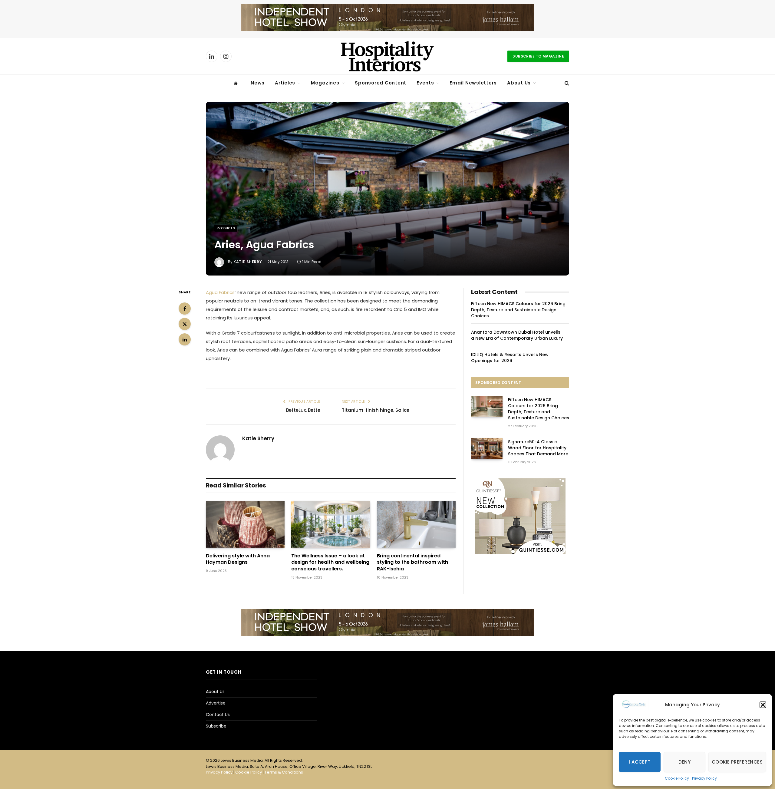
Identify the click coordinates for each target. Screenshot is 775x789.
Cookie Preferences (737, 762)
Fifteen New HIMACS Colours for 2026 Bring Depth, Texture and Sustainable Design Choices (518, 310)
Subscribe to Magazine (538, 56)
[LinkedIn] (185, 339)
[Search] (566, 83)
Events (425, 83)
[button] (763, 705)
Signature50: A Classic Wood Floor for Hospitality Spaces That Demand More (538, 448)
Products (226, 228)
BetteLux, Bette (303, 410)
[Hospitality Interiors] (387, 56)
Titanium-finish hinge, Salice (375, 410)
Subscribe (216, 726)
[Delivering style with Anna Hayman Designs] (245, 524)
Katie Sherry (247, 261)
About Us (519, 83)
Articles (285, 83)
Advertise (216, 703)
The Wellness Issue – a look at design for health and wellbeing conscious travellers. (330, 562)
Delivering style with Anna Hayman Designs (238, 559)
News (258, 83)
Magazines (325, 83)
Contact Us (218, 714)
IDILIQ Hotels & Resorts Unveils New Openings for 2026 (510, 358)
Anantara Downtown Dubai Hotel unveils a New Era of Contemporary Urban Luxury (517, 335)
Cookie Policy (677, 778)
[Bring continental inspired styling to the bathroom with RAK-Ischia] (416, 524)
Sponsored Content (380, 83)
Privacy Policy (704, 778)
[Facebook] (185, 308)
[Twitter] (185, 324)
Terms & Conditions (284, 772)
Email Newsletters (473, 83)
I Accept (640, 762)
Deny (684, 762)
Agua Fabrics (220, 292)
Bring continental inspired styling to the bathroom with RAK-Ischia (412, 562)
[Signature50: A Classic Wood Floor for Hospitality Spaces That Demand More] (487, 448)
